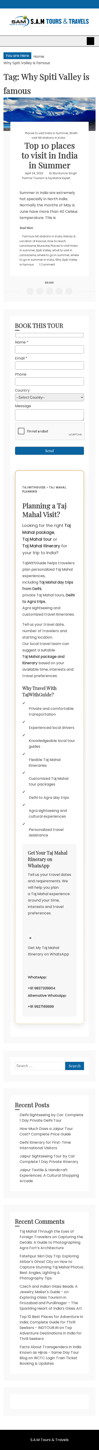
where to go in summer (53, 255)
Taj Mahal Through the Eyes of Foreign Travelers (47, 1234)
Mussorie (43, 246)
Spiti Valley (43, 250)
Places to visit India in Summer (46, 133)
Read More (26, 228)
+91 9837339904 (41, 988)
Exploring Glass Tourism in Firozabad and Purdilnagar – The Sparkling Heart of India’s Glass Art (51, 1303)
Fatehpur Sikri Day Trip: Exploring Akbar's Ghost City (49, 1259)
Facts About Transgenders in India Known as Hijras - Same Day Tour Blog (50, 1352)
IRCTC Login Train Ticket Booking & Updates (48, 1360)
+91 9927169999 (41, 1006)
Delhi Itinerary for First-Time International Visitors (45, 1145)
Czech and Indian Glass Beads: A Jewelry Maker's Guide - (49, 1289)
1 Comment (47, 264)
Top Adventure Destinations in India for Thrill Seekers (51, 1333)
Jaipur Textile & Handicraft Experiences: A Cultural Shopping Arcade (49, 1175)
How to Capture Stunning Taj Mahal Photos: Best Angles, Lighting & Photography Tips (52, 1270)
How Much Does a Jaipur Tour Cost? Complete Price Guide (46, 1131)
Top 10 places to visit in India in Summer (49, 155)
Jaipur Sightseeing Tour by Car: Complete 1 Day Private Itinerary (49, 1159)
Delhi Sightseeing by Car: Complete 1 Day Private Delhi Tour (51, 1117)
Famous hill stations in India (42, 236)
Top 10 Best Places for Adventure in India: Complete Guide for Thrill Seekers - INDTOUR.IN (51, 1322)
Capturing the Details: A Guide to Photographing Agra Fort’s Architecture (51, 1242)
